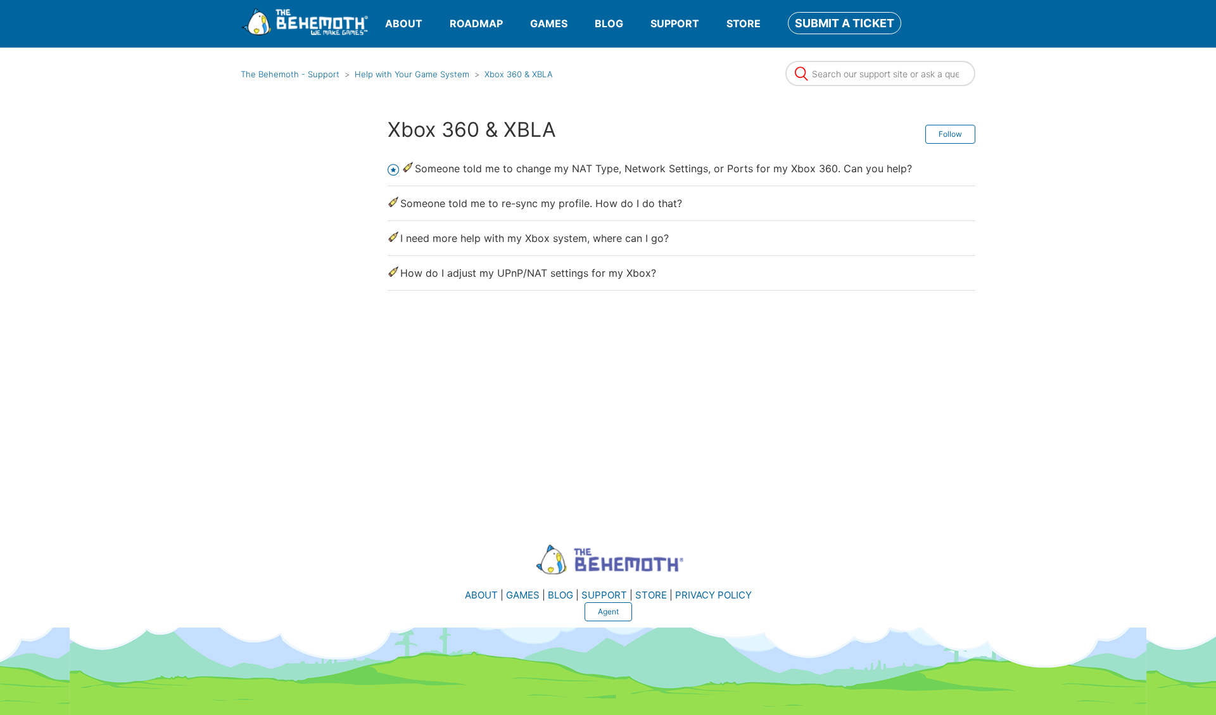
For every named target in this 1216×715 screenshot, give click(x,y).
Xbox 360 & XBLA (518, 74)
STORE (743, 23)
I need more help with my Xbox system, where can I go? (534, 238)
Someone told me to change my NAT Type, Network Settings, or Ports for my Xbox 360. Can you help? (663, 168)
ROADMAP (476, 23)
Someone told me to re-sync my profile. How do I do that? (541, 203)
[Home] (305, 32)
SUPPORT (674, 23)
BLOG (609, 23)
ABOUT (403, 23)
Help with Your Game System (412, 74)
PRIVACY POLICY (713, 595)
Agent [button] (608, 611)
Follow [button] (950, 134)
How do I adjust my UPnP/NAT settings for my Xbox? (528, 273)
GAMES (548, 23)
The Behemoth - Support (290, 74)
